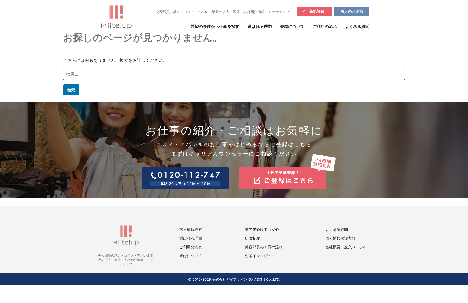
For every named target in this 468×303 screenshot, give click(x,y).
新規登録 (316, 11)
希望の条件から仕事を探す (215, 26)
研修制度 (252, 238)
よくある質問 (357, 26)
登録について (292, 26)
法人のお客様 (351, 11)
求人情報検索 (190, 229)
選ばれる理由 (260, 26)
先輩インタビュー (260, 256)
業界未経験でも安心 (262, 229)
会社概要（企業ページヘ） (348, 247)
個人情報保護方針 (340, 238)
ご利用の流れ (325, 26)
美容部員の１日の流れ (264, 247)
